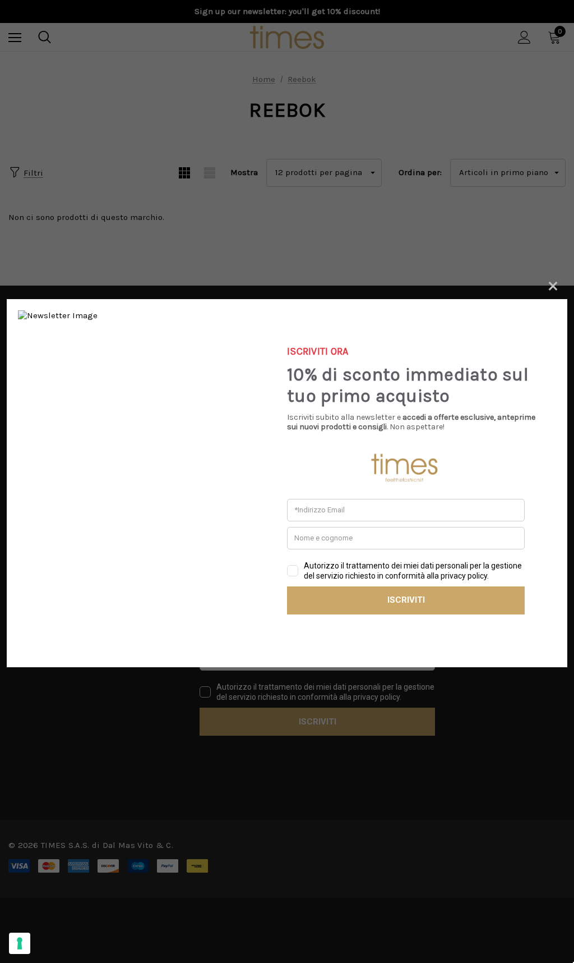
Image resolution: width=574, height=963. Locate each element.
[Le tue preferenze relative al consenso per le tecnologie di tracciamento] (19, 943)
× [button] (553, 284)
